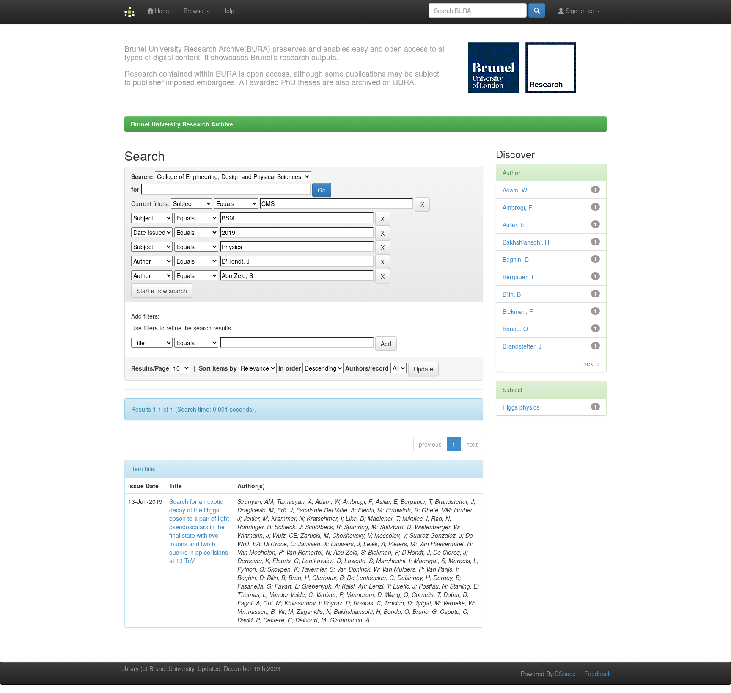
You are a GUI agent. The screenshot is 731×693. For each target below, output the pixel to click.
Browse (194, 10)
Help (228, 10)
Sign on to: (580, 10)
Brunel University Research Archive (182, 124)
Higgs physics (521, 407)
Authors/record (367, 368)
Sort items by (218, 368)
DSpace (565, 673)
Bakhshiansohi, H (526, 242)
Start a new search (162, 290)
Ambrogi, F (517, 207)
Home (162, 10)
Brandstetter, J (522, 346)
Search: (142, 176)
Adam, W (515, 190)
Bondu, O (515, 328)
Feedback (597, 673)
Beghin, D (516, 259)
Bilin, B (512, 294)
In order (289, 368)
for (135, 189)
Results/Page (150, 368)
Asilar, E (513, 224)
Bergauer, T (518, 276)
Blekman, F (518, 311)
